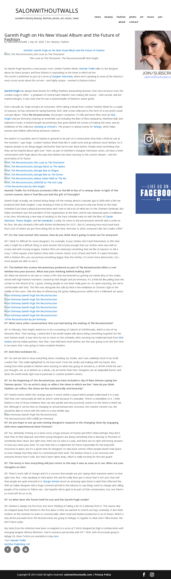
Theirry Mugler (24, 220)
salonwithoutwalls (17, 41)
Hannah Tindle (87, 68)
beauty (109, 17)
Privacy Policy (103, 574)
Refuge (98, 126)
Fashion (64, 41)
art (141, 17)
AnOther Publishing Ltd (17, 544)
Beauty (55, 41)
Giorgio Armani (51, 481)
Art (48, 41)
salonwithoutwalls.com (78, 574)
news (98, 17)
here (56, 536)
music (150, 17)
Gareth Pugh (12, 90)
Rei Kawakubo (45, 220)
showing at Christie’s (45, 126)
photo (132, 17)
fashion (121, 17)
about (121, 22)
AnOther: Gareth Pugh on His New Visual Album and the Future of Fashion (64, 50)
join (160, 17)
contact (133, 22)
